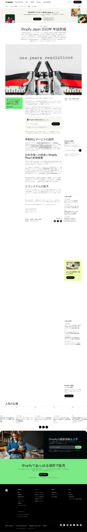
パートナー (20, 498)
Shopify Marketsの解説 (46, 145)
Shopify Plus (71, 496)
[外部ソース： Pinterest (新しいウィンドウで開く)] (81, 525)
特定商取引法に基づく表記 (34, 525)
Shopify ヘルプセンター (40, 494)
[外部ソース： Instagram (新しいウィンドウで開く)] (71, 525)
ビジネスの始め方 (14, 6)
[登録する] (80, 150)
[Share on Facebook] (55, 221)
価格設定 (32, 2)
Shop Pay (71, 494)
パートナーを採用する (39, 496)
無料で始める (77, 2)
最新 (29, 6)
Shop (70, 492)
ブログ (6, 6)
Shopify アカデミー (39, 498)
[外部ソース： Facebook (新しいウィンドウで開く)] (61, 525)
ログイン (69, 2)
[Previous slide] (40, 427)
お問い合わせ (54, 173)
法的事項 (20, 503)
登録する (78, 447)
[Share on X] (58, 221)
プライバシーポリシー (21, 528)
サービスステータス (22, 505)
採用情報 (20, 494)
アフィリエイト (21, 501)
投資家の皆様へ (21, 496)
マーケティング (23, 6)
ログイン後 (45, 173)
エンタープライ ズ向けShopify (75, 498)
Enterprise (38, 2)
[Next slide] (47, 427)
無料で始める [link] (56, 123)
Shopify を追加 (69, 395)
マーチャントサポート (39, 492)
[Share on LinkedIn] (61, 221)
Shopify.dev (54, 492)
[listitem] (43, 414)
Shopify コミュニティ (39, 501)
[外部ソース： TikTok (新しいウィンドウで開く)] (74, 525)
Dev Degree (54, 496)
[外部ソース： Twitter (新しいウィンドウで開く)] (64, 525)
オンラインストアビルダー (23, 514)
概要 (19, 492)
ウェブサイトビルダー (22, 516)
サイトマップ (31, 528)
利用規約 (45, 525)
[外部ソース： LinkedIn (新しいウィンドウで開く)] (77, 525)
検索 (79, 6)
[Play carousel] (43, 427)
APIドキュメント (55, 494)
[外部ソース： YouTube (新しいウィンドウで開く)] (67, 525)
